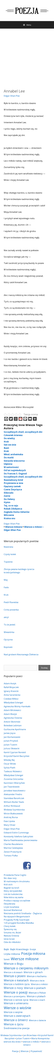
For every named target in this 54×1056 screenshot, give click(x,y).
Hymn (7, 502)
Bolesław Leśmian (12, 725)
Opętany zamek (12, 486)
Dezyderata (9, 903)
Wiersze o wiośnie (17, 1007)
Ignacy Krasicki (11, 691)
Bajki (6, 949)
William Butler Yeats (14, 801)
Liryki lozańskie (11, 906)
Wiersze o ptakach (36, 996)
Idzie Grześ (9, 938)
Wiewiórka (9, 632)
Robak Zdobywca (13, 508)
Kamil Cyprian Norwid (15, 752)
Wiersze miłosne (13, 526)
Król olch (8, 884)
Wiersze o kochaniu (37, 976)
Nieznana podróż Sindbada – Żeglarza (23, 913)
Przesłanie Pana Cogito (15, 874)
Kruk (6, 441)
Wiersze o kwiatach (16, 980)
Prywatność (36, 1051)
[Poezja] (27, 10)
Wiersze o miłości (39, 984)
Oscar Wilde (10, 763)
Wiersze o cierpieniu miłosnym (26, 968)
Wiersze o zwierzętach (17, 1015)
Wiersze (25, 1051)
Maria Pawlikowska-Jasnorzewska (20, 840)
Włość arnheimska (13, 454)
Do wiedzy (9, 438)
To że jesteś (9, 624)
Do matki (9, 457)
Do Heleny (9, 499)
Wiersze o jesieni (15, 976)
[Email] (30, 419)
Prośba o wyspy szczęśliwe (17, 900)
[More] (35, 419)
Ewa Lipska (9, 821)
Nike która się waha (13, 897)
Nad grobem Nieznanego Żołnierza (21, 654)
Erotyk (33, 949)
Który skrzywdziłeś (13, 890)
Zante (7, 495)
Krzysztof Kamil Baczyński (16, 756)
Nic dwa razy (10, 878)
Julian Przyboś (11, 740)
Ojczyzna (8, 639)
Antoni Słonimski (12, 721)
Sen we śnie (10, 444)
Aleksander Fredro (13, 794)
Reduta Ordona (11, 935)
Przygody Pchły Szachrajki (16, 919)
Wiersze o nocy (13, 988)
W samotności (11, 467)
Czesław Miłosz (11, 698)
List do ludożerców (13, 894)
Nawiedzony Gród (13, 480)
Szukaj (44, 667)
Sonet (7, 959)
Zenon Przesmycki (13, 851)
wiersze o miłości (31, 1041)
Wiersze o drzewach (13, 972)
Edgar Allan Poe (12, 95)
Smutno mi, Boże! (12, 932)
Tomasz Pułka (11, 855)
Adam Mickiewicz (12, 710)
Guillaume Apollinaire (15, 729)
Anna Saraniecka (12, 694)
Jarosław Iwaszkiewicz (14, 790)
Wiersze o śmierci (16, 1020)
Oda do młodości (12, 942)
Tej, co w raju (11, 505)
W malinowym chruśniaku (17, 881)
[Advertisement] (27, 57)
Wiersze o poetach (35, 988)
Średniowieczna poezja (17, 1028)
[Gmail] (20, 419)
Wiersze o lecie (37, 980)
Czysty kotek (10, 554)
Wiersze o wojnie (13, 1012)
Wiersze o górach (33, 972)
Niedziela (8, 546)
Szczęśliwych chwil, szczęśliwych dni (23, 431)
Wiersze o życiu (13, 1024)
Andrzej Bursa (11, 817)
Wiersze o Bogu (13, 963)
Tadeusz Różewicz (13, 771)
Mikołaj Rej (9, 759)
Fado (6, 587)
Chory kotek (9, 926)
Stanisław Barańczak (14, 798)
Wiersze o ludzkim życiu (17, 984)
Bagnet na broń (11, 887)
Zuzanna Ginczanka (13, 779)
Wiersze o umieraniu (16, 1003)
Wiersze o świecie (37, 1020)
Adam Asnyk (10, 683)
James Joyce (9, 733)
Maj (6, 579)
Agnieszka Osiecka (13, 717)
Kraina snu (9, 518)
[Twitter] (11, 419)
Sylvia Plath (9, 767)
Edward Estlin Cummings (16, 832)
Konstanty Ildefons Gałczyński (18, 836)
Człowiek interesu (13, 435)
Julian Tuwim (10, 744)
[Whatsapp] (16, 419)
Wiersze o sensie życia (16, 999)
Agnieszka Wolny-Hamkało (17, 706)
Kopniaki (8, 647)
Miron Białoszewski (13, 813)
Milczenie (9, 515)
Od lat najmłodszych (15, 470)
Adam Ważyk (10, 714)
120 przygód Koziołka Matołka (19, 922)
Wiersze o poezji (16, 992)
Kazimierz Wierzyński (14, 782)
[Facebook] (6, 419)
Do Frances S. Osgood (15, 473)
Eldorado (8, 492)
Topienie (8, 561)
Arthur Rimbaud (12, 805)
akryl (6, 617)
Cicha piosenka (11, 609)
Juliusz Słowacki (11, 748)
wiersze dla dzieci (12, 1041)
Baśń (6, 448)
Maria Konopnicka (40, 1038)
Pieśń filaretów (11, 602)
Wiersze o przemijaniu (15, 996)
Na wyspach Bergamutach (17, 916)
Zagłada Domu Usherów (17, 512)
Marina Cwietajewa (13, 847)
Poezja (15, 1051)
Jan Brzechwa (29, 1035)
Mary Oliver (9, 824)
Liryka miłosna (12, 953)
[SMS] (25, 419)
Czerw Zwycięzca (13, 489)
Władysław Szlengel (13, 702)
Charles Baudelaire (13, 844)
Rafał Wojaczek (11, 687)
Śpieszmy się (10, 929)
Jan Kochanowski (12, 737)
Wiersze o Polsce (37, 992)
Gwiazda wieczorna (14, 460)
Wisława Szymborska (14, 809)
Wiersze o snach (37, 999)
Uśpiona (8, 463)
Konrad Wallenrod (13, 910)
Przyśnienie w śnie (13, 483)
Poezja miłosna (33, 953)
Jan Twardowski (12, 786)
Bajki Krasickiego (19, 949)
